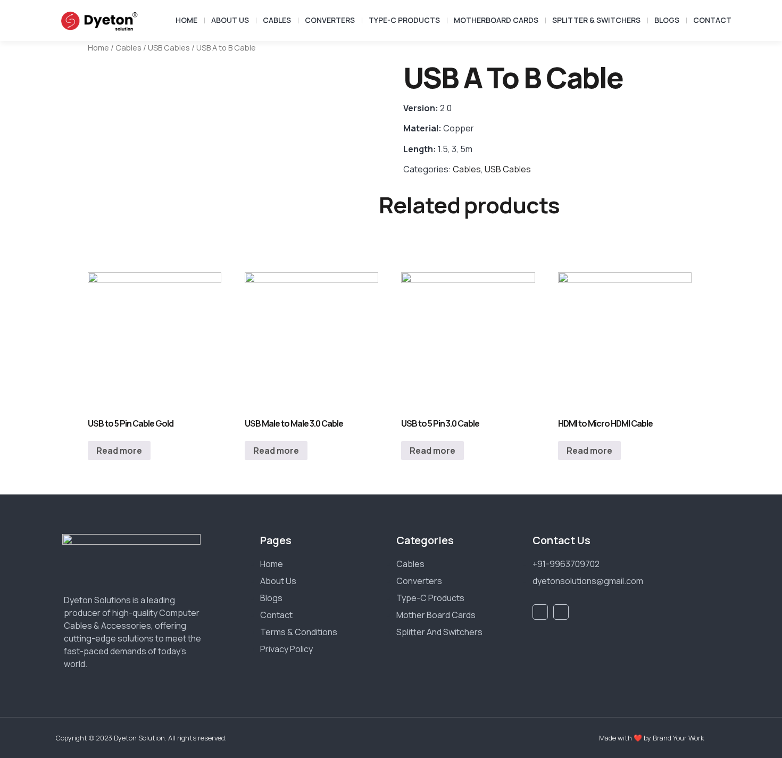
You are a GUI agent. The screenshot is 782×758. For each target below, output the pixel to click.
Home (186, 20)
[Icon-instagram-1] (561, 612)
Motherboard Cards (496, 20)
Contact (712, 20)
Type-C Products (404, 20)
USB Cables (169, 47)
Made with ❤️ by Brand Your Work (651, 738)
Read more (119, 450)
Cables (277, 20)
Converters (330, 20)
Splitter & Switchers (596, 20)
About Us (230, 20)
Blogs (666, 20)
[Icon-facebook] (540, 612)
